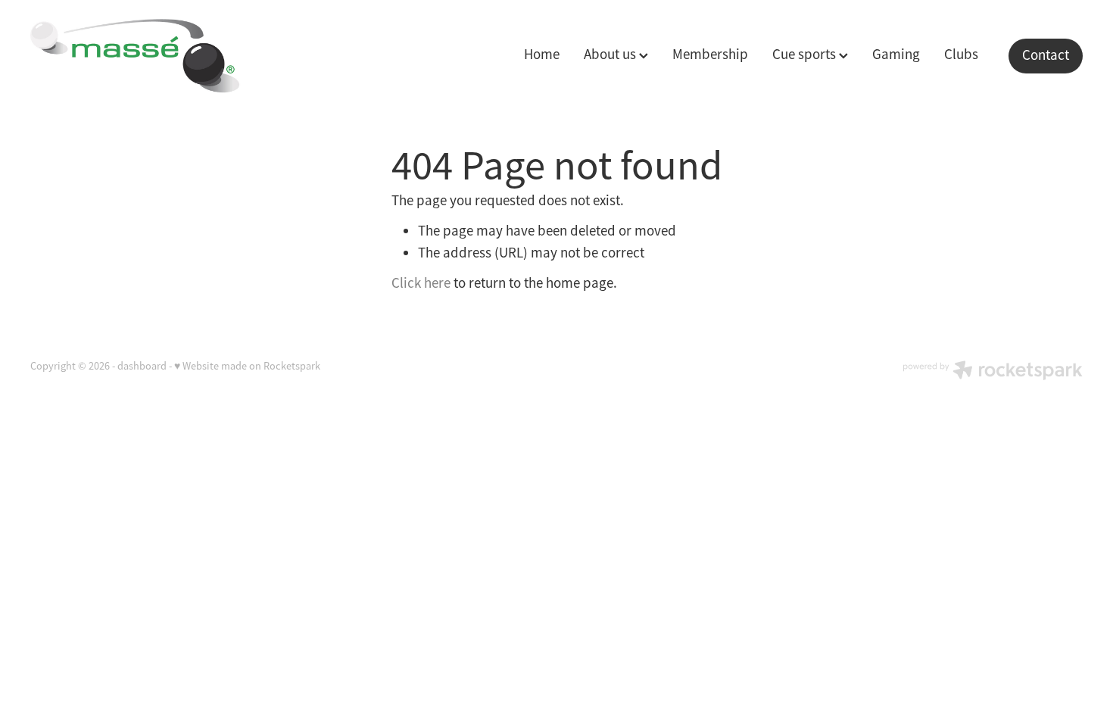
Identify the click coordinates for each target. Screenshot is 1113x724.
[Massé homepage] (135, 56)
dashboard (142, 366)
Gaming (896, 54)
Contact (1045, 55)
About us (611, 54)
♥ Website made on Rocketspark (247, 366)
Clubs (961, 54)
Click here (420, 283)
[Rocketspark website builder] (993, 372)
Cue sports (805, 54)
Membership (710, 54)
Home (542, 54)
